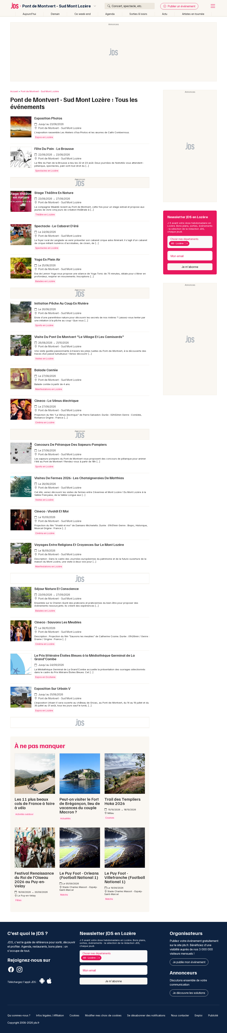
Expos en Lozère (44, 137)
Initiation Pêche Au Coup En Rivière (61, 303)
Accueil (14, 91)
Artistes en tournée (193, 13)
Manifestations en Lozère (48, 389)
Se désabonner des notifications (146, 1015)
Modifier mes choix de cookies (103, 1015)
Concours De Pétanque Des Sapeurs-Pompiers (70, 444)
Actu (164, 13)
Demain (55, 13)
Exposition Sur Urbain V (52, 688)
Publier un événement (181, 6)
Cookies (74, 1015)
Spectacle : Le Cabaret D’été (56, 226)
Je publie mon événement (189, 962)
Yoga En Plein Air (47, 259)
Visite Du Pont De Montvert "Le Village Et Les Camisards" (79, 336)
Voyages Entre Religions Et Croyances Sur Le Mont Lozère (79, 544)
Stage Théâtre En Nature (53, 192)
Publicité (213, 1015)
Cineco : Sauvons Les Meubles (57, 622)
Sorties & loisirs (138, 13)
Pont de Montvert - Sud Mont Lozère (56, 6)
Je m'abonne (190, 267)
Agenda (110, 13)
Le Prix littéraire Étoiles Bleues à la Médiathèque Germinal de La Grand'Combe (84, 657)
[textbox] (191, 243)
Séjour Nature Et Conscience (56, 588)
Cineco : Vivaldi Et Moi (51, 511)
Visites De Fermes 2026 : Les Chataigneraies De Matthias (79, 478)
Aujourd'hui (29, 13)
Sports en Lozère (44, 325)
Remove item (187, 243)
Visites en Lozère (44, 358)
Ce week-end (82, 13)
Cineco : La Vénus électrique (56, 400)
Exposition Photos (48, 118)
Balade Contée (46, 370)
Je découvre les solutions (189, 993)
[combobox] (189, 242)
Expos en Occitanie (45, 677)
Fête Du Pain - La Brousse (54, 148)
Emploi (198, 1015)
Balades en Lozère (45, 281)
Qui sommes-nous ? (18, 1015)
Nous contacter (180, 1015)
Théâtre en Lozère (45, 214)
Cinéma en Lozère (44, 422)
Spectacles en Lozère (46, 170)
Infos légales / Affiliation (50, 1015)
